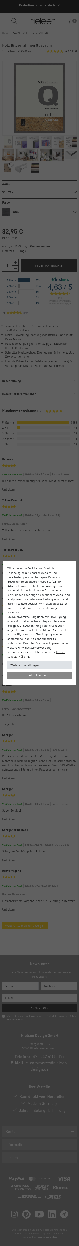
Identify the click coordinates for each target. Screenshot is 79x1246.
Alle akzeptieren (39, 675)
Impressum (56, 643)
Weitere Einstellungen (24, 665)
